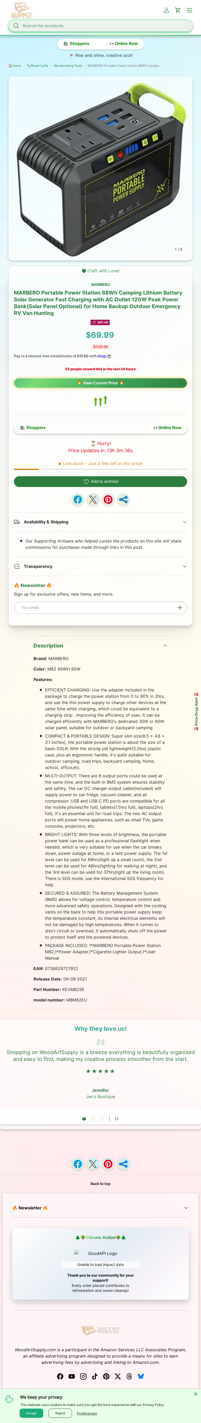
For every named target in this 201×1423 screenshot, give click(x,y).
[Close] (195, 1394)
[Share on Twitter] (93, 499)
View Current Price (100, 383)
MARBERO (100, 284)
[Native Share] (123, 499)
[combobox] (100, 25)
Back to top (100, 1183)
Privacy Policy (153, 1404)
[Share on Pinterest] (108, 499)
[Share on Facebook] (77, 499)
